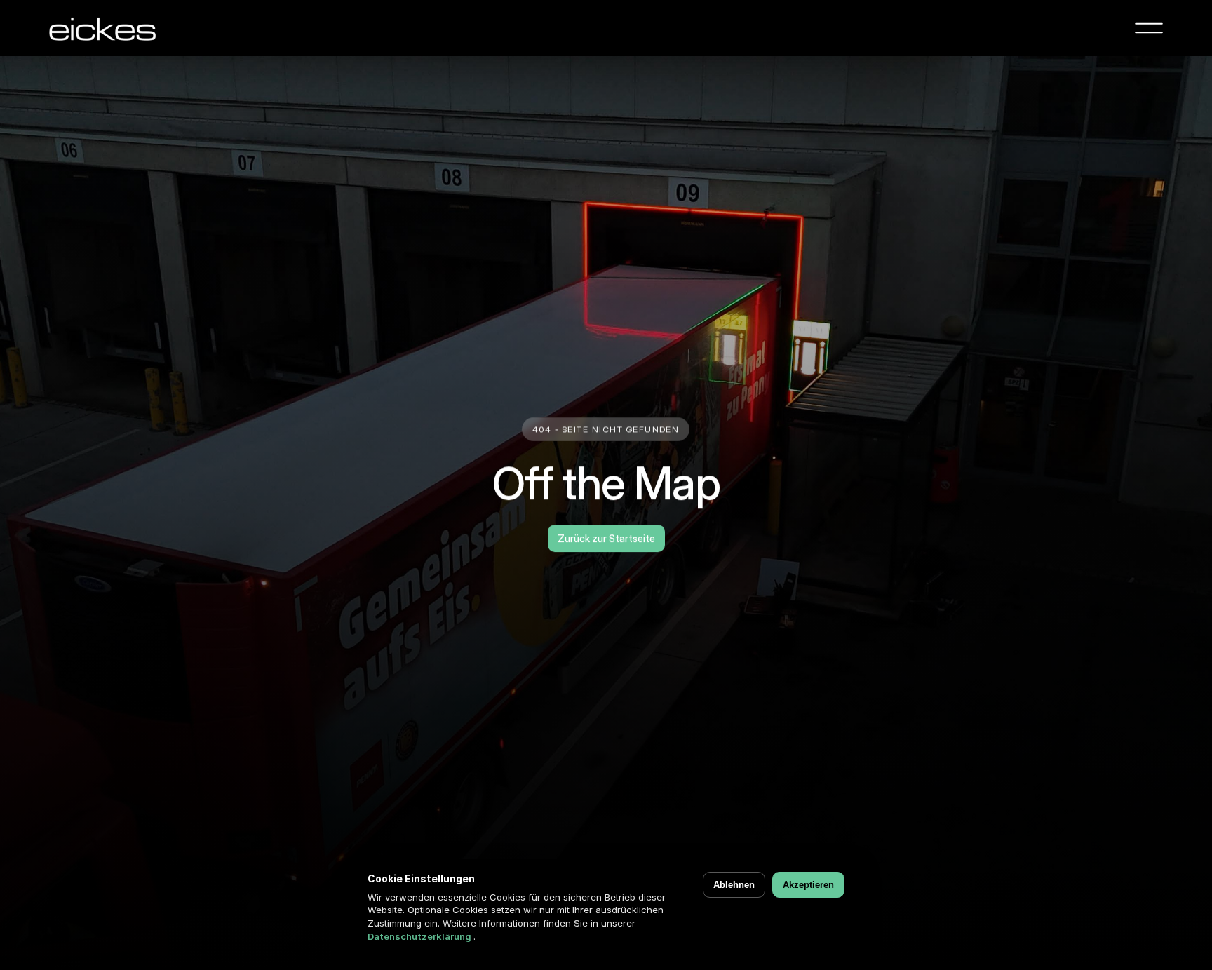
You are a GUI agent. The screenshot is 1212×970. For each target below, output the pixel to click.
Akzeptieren (808, 885)
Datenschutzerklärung (420, 936)
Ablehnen (734, 885)
